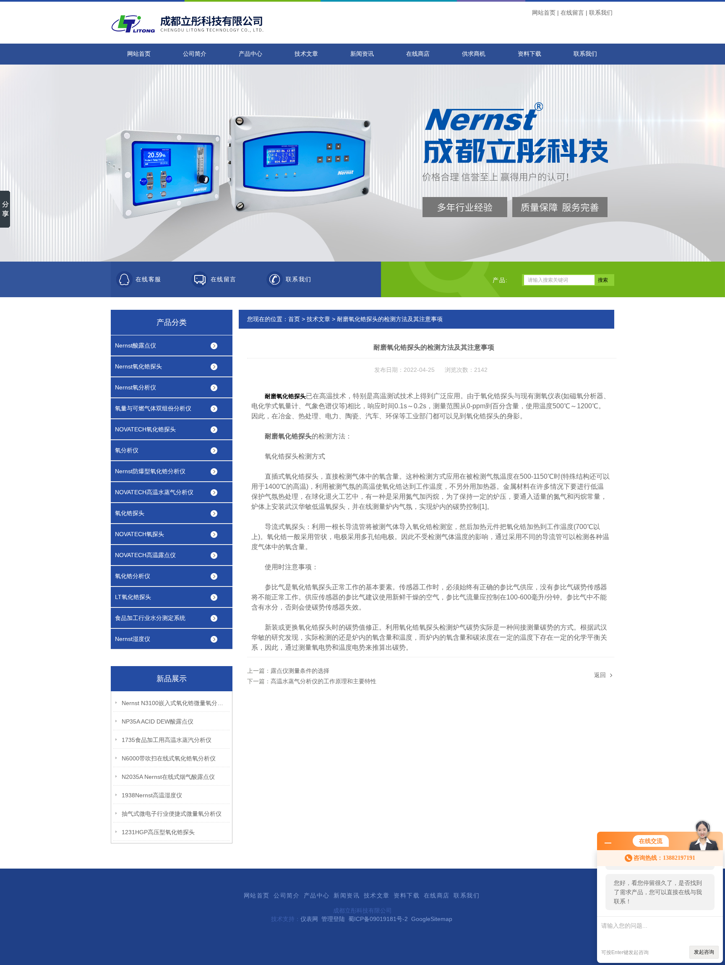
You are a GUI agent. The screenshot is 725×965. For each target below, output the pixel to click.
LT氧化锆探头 (133, 597)
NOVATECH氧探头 (139, 534)
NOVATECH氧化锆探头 (145, 429)
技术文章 (306, 54)
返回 (600, 675)
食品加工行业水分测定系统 (150, 618)
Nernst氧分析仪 (135, 387)
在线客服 (149, 279)
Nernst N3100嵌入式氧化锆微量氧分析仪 (174, 703)
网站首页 (543, 12)
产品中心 (250, 54)
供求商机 (473, 54)
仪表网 (309, 919)
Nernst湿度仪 (132, 639)
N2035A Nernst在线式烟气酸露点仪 (168, 776)
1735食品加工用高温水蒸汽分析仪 (166, 740)
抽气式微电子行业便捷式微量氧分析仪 (172, 813)
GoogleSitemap (431, 919)
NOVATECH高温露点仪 (145, 555)
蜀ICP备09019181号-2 (378, 919)
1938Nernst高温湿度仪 (152, 795)
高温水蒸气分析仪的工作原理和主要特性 (323, 681)
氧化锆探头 (129, 513)
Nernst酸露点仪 (135, 345)
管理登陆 (333, 919)
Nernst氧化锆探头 (138, 366)
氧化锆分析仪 (132, 576)
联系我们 (601, 12)
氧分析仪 (126, 450)
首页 (294, 319)
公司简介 (194, 54)
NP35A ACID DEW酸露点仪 (157, 721)
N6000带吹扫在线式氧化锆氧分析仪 (169, 758)
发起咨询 (704, 952)
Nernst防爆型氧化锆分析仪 (150, 471)
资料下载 (529, 54)
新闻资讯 (362, 54)
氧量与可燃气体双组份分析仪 (153, 408)
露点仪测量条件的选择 (300, 670)
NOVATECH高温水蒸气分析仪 (154, 492)
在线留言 (572, 12)
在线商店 (418, 54)
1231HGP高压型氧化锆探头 (158, 832)
